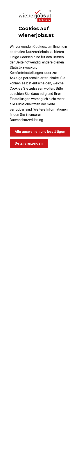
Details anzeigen (29, 143)
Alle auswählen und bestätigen (40, 132)
